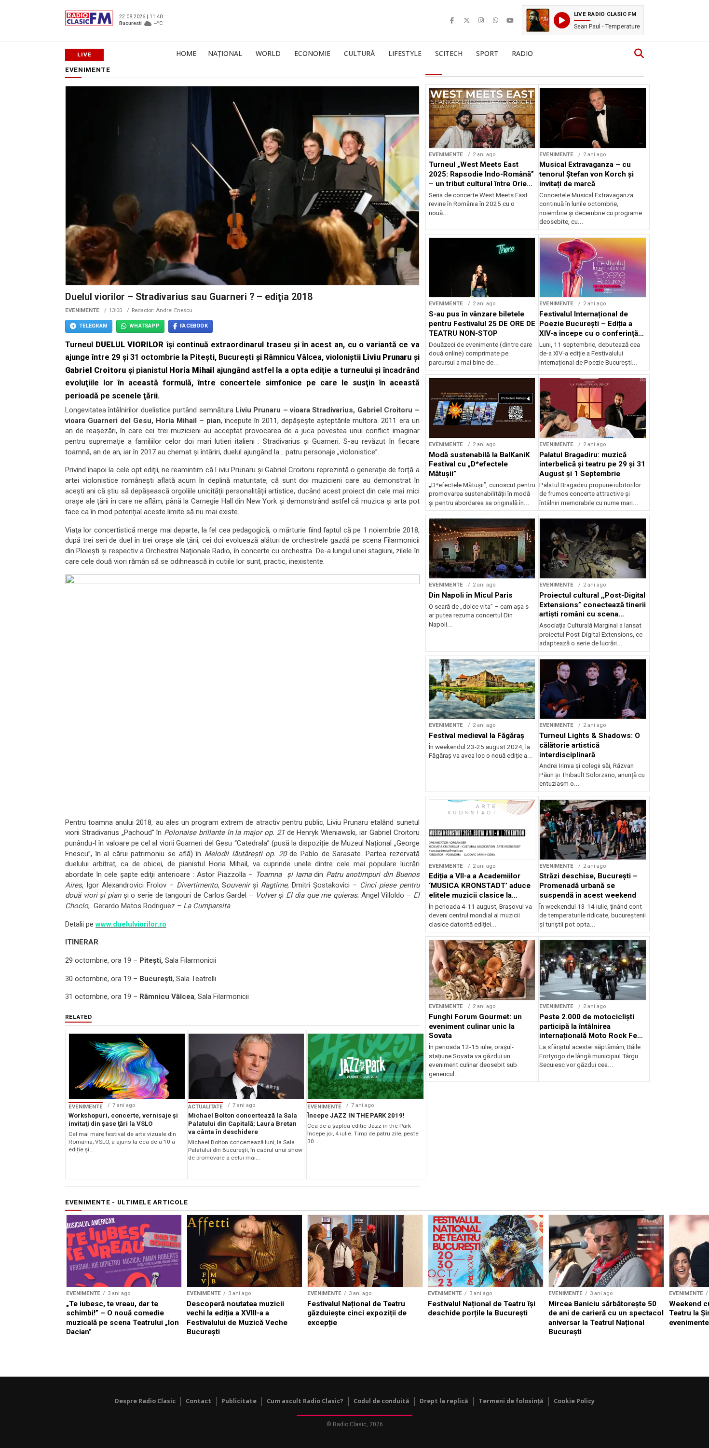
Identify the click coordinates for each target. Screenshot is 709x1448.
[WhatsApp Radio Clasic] (495, 20)
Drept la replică (444, 1401)
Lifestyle (405, 53)
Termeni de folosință (511, 1401)
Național (225, 53)
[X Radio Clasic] (466, 20)
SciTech (449, 53)
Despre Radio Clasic (145, 1401)
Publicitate (239, 1401)
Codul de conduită (381, 1401)
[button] (583, 20)
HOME (186, 53)
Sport (487, 53)
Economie (312, 53)
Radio (522, 53)
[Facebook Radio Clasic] (452, 20)
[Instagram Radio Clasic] (481, 20)
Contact (198, 1401)
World (268, 53)
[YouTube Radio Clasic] (509, 20)
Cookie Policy (574, 1401)
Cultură (359, 53)
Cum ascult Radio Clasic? (305, 1401)
